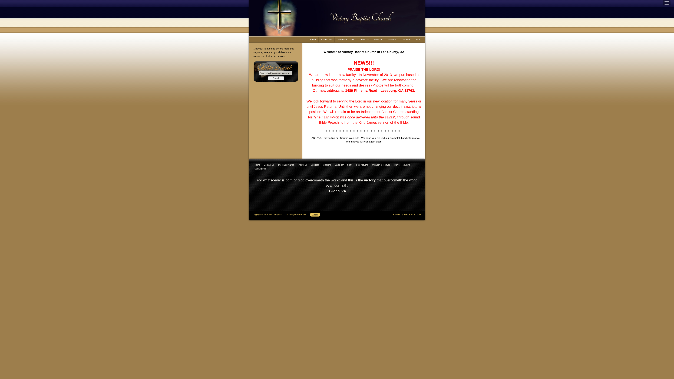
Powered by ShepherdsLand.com (407, 214)
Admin (315, 215)
